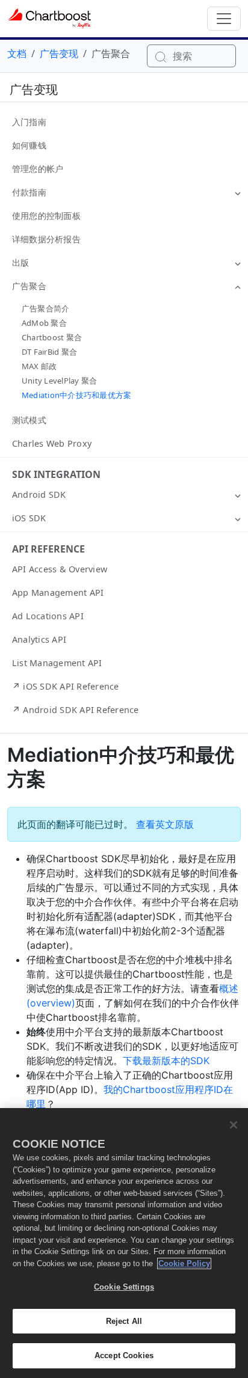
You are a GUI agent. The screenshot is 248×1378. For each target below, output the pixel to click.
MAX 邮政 (39, 366)
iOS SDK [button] (29, 518)
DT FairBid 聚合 (49, 351)
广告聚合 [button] (29, 286)
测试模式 (29, 420)
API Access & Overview (59, 569)
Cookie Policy (184, 1263)
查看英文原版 (165, 824)
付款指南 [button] (29, 192)
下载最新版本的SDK (166, 1061)
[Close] (233, 1125)
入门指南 (29, 121)
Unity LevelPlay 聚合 (59, 380)
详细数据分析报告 (46, 239)
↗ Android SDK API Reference (75, 709)
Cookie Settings (124, 1286)
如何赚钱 (29, 145)
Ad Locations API (48, 616)
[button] (238, 192)
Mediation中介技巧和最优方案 (76, 395)
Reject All (124, 1321)
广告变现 (59, 53)
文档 (16, 53)
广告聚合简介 (45, 308)
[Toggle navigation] (224, 19)
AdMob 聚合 (44, 322)
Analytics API (39, 639)
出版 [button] (20, 262)
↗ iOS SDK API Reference (65, 686)
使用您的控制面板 (46, 215)
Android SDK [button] (39, 494)
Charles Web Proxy (51, 443)
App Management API (58, 592)
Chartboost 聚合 (52, 337)
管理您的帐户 (37, 168)
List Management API (57, 663)
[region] (124, 1243)
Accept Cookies (124, 1355)
